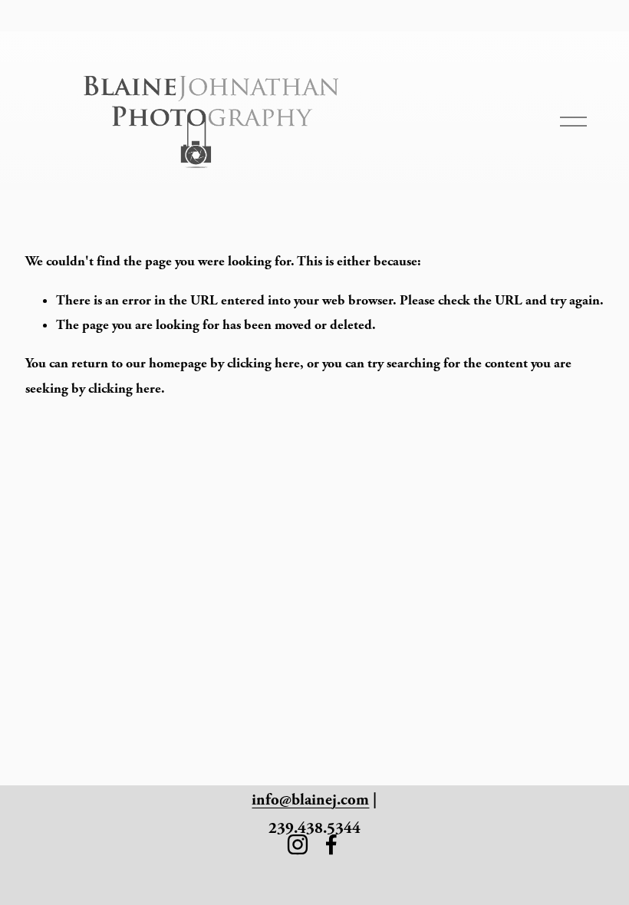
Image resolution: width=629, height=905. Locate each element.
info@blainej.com (310, 799)
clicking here (263, 363)
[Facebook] (331, 844)
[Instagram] (297, 844)
